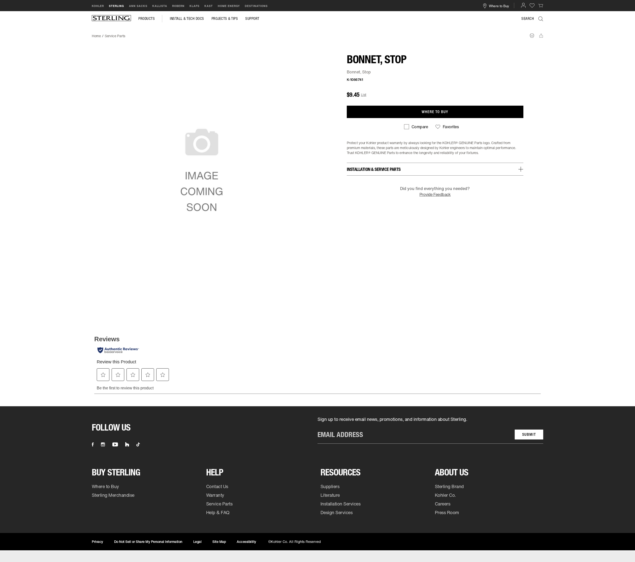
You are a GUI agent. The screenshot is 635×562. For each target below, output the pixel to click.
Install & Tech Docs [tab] (187, 19)
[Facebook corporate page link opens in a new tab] (93, 444)
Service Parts (219, 503)
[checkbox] (416, 127)
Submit (529, 434)
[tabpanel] (317, 33)
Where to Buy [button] (499, 6)
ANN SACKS (138, 6)
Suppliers (330, 486)
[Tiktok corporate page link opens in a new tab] (138, 444)
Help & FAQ (217, 512)
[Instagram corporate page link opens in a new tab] (103, 444)
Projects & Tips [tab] (225, 19)
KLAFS (194, 6)
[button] (523, 5)
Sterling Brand (449, 486)
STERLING (116, 6)
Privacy (97, 541)
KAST (208, 6)
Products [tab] (146, 19)
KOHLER (98, 6)
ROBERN (178, 6)
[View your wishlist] (532, 5)
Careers (442, 503)
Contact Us (217, 486)
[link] (540, 5)
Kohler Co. (445, 495)
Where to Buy (105, 486)
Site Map (219, 541)
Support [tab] (252, 19)
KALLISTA (159, 6)
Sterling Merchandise (113, 495)
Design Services (336, 512)
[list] (430, 430)
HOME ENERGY (229, 6)
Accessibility (246, 541)
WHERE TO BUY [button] (435, 111)
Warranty (215, 495)
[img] (111, 19)
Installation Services (340, 503)
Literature (330, 495)
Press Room (447, 512)
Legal (197, 541)
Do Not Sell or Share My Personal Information (148, 541)
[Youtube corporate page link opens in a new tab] (115, 444)
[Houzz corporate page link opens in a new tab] (127, 444)
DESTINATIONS (256, 6)
